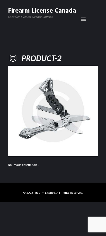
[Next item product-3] (75, 111)
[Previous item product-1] (30, 111)
